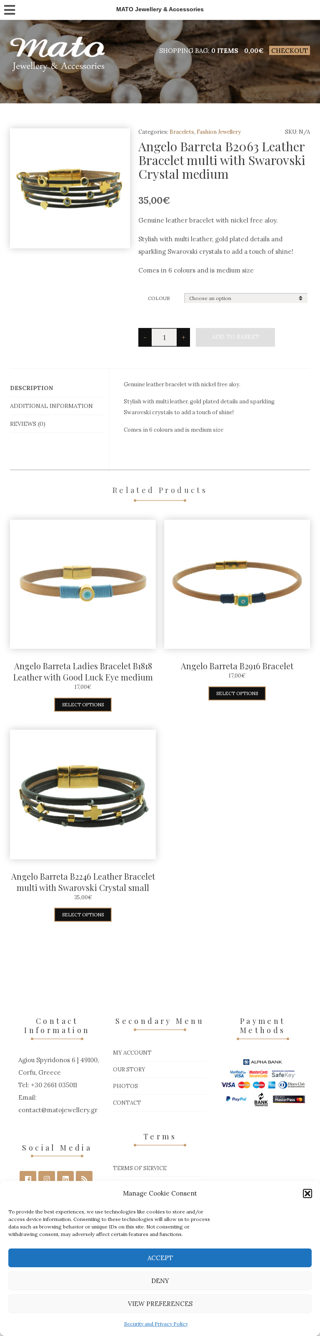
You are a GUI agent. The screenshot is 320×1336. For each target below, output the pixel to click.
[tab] (57, 388)
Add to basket (236, 336)
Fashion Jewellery (219, 131)
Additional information (51, 406)
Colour (159, 298)
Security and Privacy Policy (156, 1324)
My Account (132, 1052)
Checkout (289, 51)
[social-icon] (28, 1179)
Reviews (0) (27, 424)
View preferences (160, 1304)
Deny (160, 1281)
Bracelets (182, 131)
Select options (83, 705)
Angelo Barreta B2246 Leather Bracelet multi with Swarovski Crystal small (83, 882)
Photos (125, 1086)
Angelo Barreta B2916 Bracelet (237, 665)
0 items (224, 51)
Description (31, 388)
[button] (307, 1193)
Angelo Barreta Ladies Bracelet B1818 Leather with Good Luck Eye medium (83, 671)
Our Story (129, 1069)
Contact (127, 1102)
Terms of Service (140, 1168)
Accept (160, 1258)
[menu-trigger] (9, 8)
